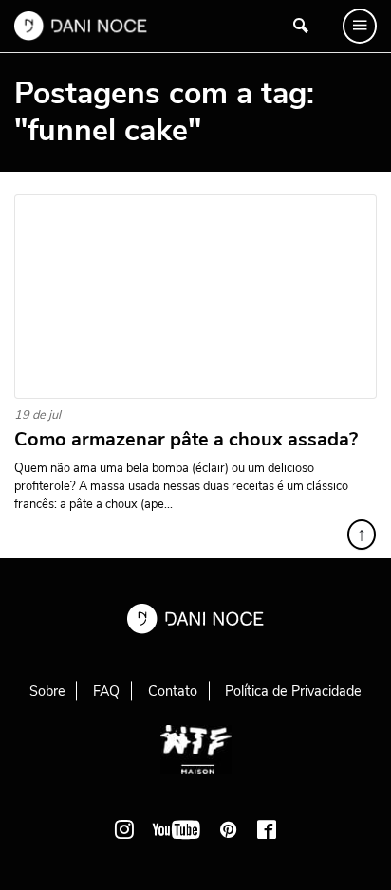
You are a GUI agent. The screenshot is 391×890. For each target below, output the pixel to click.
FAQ (106, 690)
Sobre (47, 690)
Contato (172, 690)
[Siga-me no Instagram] (124, 829)
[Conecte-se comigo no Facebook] (266, 829)
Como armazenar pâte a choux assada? (186, 439)
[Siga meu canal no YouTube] (176, 829)
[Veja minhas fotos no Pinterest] (228, 829)
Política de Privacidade (293, 690)
